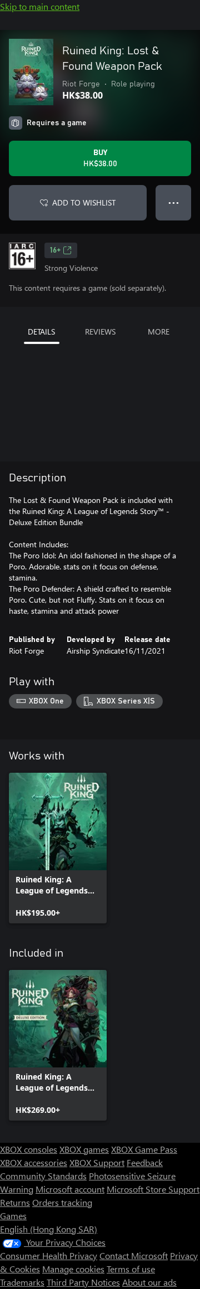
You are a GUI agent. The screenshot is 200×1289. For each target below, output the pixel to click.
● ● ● (173, 202)
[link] (58, 848)
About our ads (149, 1282)
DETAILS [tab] (41, 331)
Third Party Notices (83, 1282)
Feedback (145, 1162)
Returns (15, 1202)
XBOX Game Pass (144, 1149)
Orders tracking (62, 1202)
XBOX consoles (28, 1149)
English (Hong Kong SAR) (48, 1229)
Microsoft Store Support (153, 1189)
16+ (55, 250)
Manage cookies (73, 1269)
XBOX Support (96, 1162)
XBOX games (84, 1149)
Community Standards (43, 1176)
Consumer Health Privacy (48, 1255)
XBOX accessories (33, 1162)
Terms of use (131, 1269)
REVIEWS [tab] (100, 331)
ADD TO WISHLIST (84, 202)
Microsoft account (70, 1189)
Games (13, 1215)
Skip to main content (39, 6)
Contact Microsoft (133, 1255)
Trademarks (22, 1282)
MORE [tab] (158, 331)
